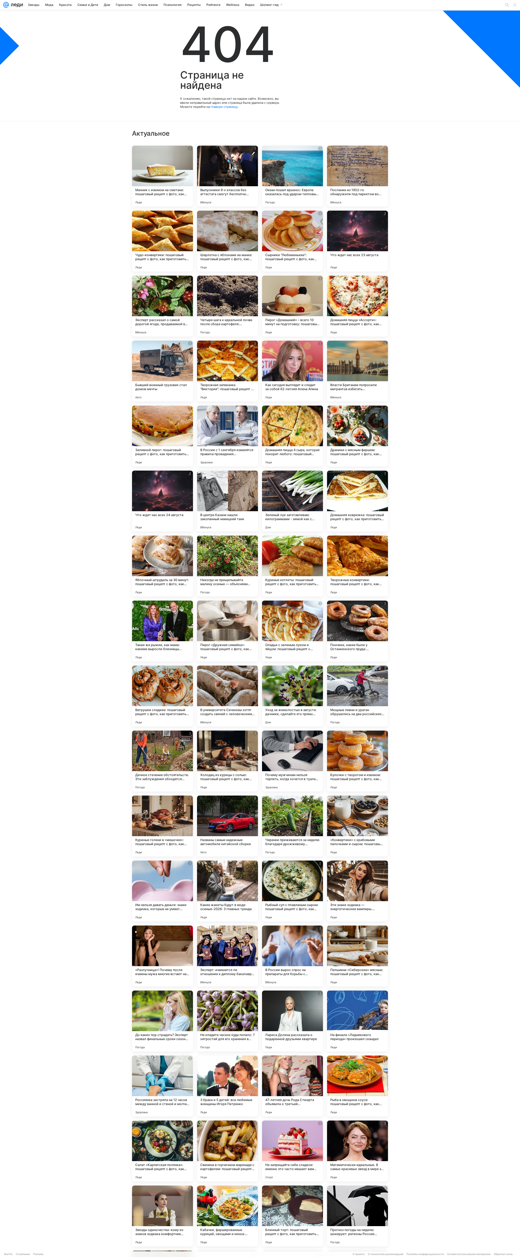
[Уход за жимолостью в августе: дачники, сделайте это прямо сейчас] (292, 696)
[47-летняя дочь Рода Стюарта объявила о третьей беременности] (292, 1086)
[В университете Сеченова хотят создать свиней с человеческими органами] (227, 696)
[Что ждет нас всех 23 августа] (357, 241)
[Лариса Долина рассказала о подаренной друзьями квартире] (292, 1021)
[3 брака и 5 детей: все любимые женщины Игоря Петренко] (227, 1086)
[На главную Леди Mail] (16, 5)
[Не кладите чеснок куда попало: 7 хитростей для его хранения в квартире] (227, 1021)
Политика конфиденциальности (425, 1254)
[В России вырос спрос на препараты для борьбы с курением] (292, 956)
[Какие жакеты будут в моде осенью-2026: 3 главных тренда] (227, 891)
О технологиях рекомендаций (385, 1254)
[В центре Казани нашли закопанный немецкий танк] (227, 501)
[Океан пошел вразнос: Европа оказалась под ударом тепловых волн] (292, 176)
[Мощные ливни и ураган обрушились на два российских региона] (357, 696)
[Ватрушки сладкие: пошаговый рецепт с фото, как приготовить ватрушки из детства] (162, 696)
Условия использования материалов (469, 1254)
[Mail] (6, 5)
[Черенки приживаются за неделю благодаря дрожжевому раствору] (292, 826)
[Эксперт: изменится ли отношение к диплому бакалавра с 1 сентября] (227, 956)
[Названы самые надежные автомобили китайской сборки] (227, 826)
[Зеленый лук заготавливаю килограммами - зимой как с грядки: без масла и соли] (292, 501)
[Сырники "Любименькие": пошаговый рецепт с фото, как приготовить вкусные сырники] (292, 241)
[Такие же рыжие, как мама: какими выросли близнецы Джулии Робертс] (162, 631)
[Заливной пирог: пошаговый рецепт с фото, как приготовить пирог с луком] (162, 436)
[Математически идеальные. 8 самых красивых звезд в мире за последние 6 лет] (357, 1151)
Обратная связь (503, 1254)
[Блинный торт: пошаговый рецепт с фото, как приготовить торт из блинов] (292, 1216)
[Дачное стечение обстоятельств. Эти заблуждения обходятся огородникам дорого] (162, 761)
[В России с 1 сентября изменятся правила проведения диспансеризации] (227, 436)
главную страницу (224, 107)
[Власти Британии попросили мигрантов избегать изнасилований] (357, 371)
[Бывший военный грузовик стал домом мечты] (162, 371)
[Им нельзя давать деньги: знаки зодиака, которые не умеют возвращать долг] (162, 891)
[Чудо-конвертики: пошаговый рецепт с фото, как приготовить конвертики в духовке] (162, 241)
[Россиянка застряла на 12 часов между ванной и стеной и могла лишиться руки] (162, 1086)
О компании (23, 1254)
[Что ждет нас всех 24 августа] (162, 501)
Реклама (38, 1254)
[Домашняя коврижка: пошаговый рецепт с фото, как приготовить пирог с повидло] (357, 501)
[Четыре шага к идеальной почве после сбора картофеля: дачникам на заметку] (227, 306)
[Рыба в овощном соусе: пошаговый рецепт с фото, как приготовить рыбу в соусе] (357, 1086)
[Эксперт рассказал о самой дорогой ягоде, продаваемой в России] (162, 306)
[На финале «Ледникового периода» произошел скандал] (357, 1021)
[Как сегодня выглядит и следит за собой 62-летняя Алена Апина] (292, 371)
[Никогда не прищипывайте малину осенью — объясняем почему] (227, 566)
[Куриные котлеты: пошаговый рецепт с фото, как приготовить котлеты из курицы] (292, 566)
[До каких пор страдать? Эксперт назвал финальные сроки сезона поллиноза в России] (162, 1021)
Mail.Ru (8, 1254)
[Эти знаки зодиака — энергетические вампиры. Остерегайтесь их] (357, 891)
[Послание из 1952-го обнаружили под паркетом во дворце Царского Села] (357, 176)
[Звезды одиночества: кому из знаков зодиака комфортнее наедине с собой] (162, 1216)
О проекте (359, 1254)
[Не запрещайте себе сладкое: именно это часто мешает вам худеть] (292, 1151)
